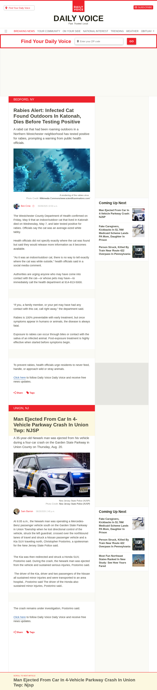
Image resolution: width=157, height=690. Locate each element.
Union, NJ (21, 408)
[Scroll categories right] (153, 30)
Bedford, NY (23, 99)
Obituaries (148, 31)
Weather (132, 31)
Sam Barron (27, 511)
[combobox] (19, 7)
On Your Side (72, 31)
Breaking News (24, 31)
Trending (117, 31)
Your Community (48, 31)
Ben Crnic (26, 206)
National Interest (95, 31)
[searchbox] (21, 8)
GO (131, 41)
